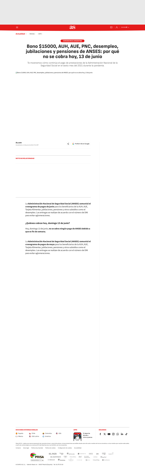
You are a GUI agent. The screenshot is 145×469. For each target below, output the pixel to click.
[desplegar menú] (17, 27)
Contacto (18, 448)
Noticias (32, 34)
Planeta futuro (95, 457)
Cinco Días (73, 457)
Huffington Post (55, 457)
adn (104, 453)
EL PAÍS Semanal (87, 457)
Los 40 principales (61, 453)
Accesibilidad (77, 448)
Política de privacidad (37, 448)
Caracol (111, 453)
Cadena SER (90, 453)
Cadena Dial (80, 457)
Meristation (106, 460)
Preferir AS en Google (82, 144)
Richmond (51, 460)
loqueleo (96, 460)
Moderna (62, 460)
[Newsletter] (111, 27)
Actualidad (20, 34)
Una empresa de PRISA (37, 456)
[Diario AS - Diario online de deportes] (72, 27)
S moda (88, 460)
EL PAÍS (52, 453)
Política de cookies (50, 448)
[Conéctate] (117, 27)
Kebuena (103, 457)
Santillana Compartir (81, 453)
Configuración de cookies (65, 448)
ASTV (40, 34)
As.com (19, 143)
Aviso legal (26, 448)
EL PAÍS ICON (79, 460)
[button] (68, 144)
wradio (65, 457)
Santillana (70, 453)
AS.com (97, 453)
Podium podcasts (71, 460)
